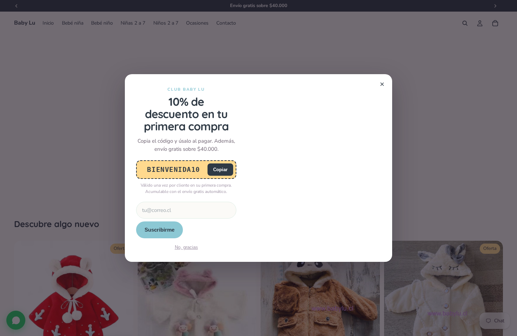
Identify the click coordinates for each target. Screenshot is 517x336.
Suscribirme (159, 230)
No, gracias (186, 247)
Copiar (220, 169)
